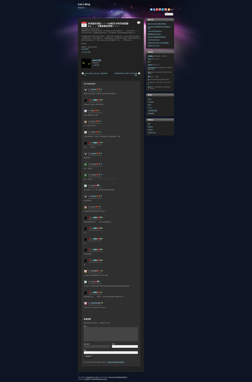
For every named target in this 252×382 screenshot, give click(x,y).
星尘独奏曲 (151, 113)
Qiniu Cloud (112, 377)
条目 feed (150, 126)
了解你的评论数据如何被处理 (115, 362)
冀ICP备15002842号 (121, 377)
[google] (157, 9)
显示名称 (87, 344)
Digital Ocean (90, 377)
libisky (149, 104)
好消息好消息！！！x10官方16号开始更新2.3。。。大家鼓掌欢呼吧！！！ (108, 24)
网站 (85, 350)
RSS (172, 9)
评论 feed (150, 129)
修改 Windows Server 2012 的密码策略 (158, 42)
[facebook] (154, 9)
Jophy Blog (151, 101)
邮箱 (113, 344)
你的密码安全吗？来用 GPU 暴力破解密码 (125, 74)
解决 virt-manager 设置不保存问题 (157, 23)
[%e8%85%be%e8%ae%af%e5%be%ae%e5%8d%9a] (163, 9)
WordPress (88, 379)
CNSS (149, 99)
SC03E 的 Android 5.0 (154, 39)
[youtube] (160, 9)
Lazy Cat (85, 52)
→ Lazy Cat (95, 65)
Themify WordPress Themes (99, 379)
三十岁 (149, 107)
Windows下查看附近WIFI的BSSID (157, 37)
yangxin (94, 89)
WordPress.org (152, 132)
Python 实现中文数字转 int (155, 31)
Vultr (96, 377)
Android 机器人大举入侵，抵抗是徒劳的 (95, 74)
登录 (149, 123)
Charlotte (94, 303)
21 (138, 22)
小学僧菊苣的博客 (152, 110)
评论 (85, 326)
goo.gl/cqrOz (85, 49)
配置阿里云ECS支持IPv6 (154, 34)
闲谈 (89, 52)
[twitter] (151, 9)
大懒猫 (94, 100)
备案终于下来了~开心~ (154, 45)
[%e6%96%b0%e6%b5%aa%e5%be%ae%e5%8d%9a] (165, 9)
